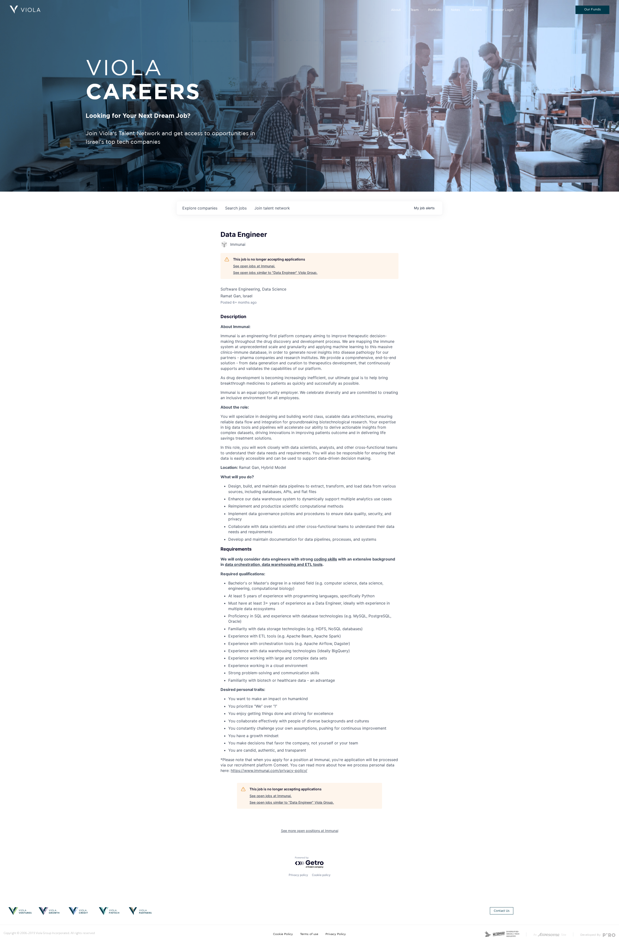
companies (199, 208)
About (396, 10)
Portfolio (434, 10)
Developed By (591, 934)
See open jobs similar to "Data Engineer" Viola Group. (275, 272)
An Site (549, 935)
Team (414, 10)
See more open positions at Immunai (309, 831)
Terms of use (309, 934)
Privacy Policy (335, 934)
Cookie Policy (283, 934)
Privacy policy (298, 875)
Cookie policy (321, 875)
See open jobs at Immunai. (254, 266)
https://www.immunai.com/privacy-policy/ (269, 770)
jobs (236, 208)
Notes (455, 10)
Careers (476, 10)
